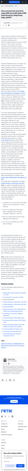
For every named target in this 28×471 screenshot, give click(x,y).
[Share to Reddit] (13, 380)
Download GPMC (8, 307)
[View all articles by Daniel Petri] (5, 360)
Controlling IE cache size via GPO (13, 297)
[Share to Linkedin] (10, 380)
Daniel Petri (13, 22)
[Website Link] (3, 25)
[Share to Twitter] (6, 380)
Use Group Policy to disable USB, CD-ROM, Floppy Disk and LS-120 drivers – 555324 (13, 345)
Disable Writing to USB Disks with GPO (12, 183)
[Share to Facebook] (2, 380)
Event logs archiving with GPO (12, 331)
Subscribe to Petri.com (14, 2)
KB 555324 (6, 140)
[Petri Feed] (9, 417)
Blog (2, 6)
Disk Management (9, 6)
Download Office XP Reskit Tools (13, 329)
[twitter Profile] (6, 25)
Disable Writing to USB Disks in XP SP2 (15, 302)
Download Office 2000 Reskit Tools (13, 318)
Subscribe (14, 401)
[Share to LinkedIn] (12, 417)
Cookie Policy (7, 461)
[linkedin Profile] (8, 25)
